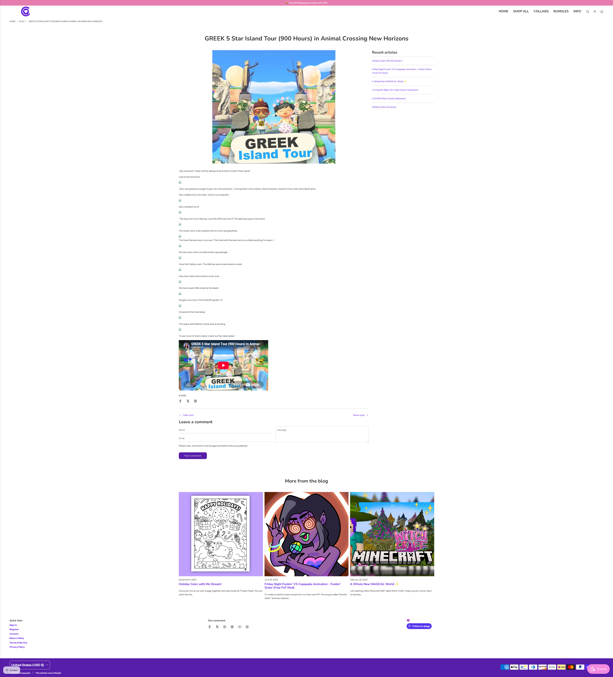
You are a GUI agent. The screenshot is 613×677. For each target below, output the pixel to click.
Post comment (192, 455)
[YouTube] (239, 626)
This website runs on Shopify (48, 673)
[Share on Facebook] (180, 401)
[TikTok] (247, 626)
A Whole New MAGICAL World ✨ (389, 81)
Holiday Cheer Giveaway (384, 107)
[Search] (587, 11)
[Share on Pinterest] (195, 401)
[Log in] (594, 11)
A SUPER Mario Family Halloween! (389, 98)
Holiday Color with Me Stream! (387, 60)
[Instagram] (224, 626)
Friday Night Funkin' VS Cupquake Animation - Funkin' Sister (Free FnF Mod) (303, 586)
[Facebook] (209, 626)
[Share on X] (187, 401)
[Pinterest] (232, 626)
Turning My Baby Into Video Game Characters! (395, 89)
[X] (217, 626)
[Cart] (601, 11)
